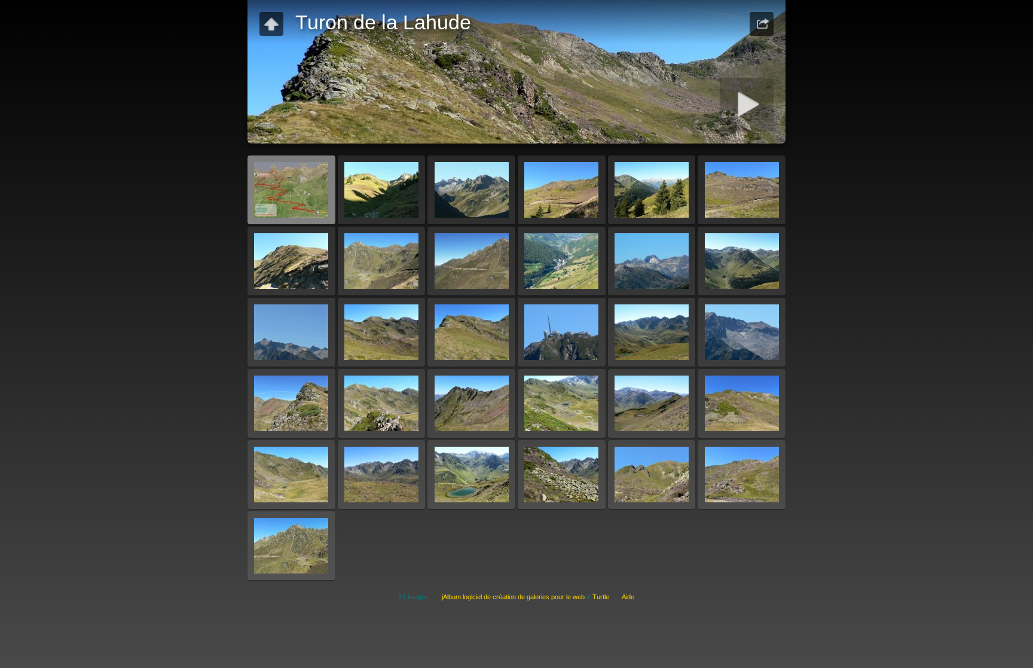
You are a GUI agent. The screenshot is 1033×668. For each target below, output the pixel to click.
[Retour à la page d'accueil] (271, 24)
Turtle (600, 596)
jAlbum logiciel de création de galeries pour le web (513, 596)
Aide (628, 596)
